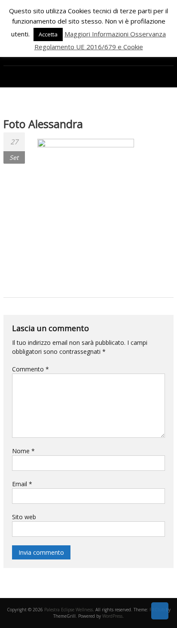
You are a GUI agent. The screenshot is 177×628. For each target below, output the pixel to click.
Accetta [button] (48, 34)
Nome (23, 451)
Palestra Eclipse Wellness (68, 610)
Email (22, 484)
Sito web (24, 517)
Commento (30, 369)
